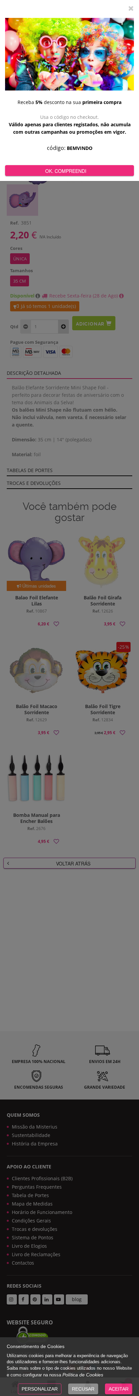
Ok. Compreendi (65, 170)
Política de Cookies (82, 1374)
